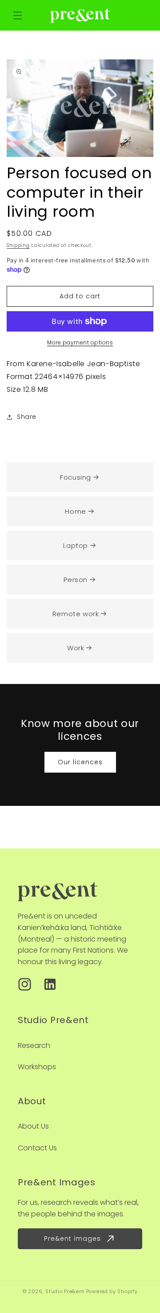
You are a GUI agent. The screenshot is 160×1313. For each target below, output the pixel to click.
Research (34, 1045)
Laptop (75, 545)
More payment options (80, 342)
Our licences (80, 762)
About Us (33, 1126)
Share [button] (26, 416)
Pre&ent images (72, 1238)
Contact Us (37, 1148)
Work (75, 648)
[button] (18, 15)
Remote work (75, 613)
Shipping (18, 245)
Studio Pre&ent (64, 1291)
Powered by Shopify (112, 1291)
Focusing (75, 477)
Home (75, 511)
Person (76, 579)
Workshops (37, 1067)
